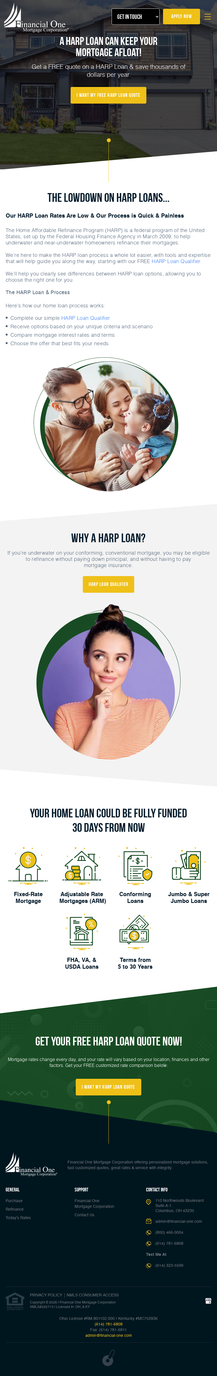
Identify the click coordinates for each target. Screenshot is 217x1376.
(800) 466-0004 (169, 1233)
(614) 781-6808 (169, 1244)
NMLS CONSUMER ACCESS (93, 1295)
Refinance (15, 1209)
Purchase (14, 1201)
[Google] (208, 1301)
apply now (181, 16)
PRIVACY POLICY (46, 1295)
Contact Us (84, 1215)
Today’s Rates (18, 1218)
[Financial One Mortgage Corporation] (36, 17)
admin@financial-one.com (178, 1222)
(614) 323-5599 (169, 1266)
